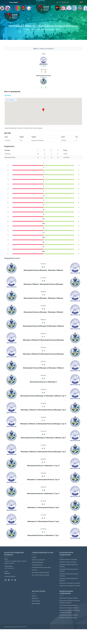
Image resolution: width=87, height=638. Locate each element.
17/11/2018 (43, 515)
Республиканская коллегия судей (41, 567)
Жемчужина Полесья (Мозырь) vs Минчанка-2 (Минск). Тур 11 (43, 396)
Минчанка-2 (43, 64)
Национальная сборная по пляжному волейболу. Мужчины (69, 601)
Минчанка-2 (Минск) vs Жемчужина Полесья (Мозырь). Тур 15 (43, 424)
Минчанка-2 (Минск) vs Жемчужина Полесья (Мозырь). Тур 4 (43, 410)
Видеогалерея (36, 603)
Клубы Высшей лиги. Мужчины (67, 562)
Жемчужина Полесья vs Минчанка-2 (43, 382)
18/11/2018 (43, 501)
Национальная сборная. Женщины (68, 607)
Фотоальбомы (36, 601)
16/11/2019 (43, 431)
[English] (80, 2)
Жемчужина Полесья (43, 75)
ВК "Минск (8, 95)
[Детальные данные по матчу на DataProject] (45, 87)
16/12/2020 (43, 389)
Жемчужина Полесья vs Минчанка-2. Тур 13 (43, 465)
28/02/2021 (43, 333)
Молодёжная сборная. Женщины (68, 615)
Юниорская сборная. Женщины (68, 617)
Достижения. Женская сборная (40, 575)
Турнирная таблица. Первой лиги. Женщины (68, 579)
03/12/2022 (43, 263)
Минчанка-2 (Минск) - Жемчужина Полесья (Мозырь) (43, 284)
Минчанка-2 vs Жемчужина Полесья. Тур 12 (43, 479)
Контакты (34, 570)
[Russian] (82, 2)
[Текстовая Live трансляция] (41, 87)
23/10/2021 (43, 305)
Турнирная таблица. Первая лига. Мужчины (68, 565)
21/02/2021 (43, 361)
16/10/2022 (43, 291)
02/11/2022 (43, 277)
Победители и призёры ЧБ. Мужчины (69, 583)
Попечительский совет (38, 559)
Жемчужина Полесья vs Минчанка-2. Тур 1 (43, 535)
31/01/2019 (43, 487)
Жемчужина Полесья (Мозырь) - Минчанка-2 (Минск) (43, 270)
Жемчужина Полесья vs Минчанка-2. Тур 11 (43, 493)
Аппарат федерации (37, 562)
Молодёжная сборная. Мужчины (68, 605)
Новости (34, 596)
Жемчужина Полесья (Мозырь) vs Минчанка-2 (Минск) (43, 368)
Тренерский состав (37, 565)
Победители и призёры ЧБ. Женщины (69, 585)
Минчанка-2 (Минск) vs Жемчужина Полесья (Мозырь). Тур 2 (43, 451)
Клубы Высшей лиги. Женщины (68, 559)
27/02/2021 (43, 347)
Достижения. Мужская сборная (40, 572)
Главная (28, 29)
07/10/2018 (43, 528)
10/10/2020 (43, 403)
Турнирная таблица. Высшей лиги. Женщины (68, 575)
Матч (33, 29)
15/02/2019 (43, 473)
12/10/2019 (43, 445)
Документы (35, 598)
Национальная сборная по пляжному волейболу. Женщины (69, 611)
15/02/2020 (43, 417)
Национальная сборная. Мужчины (68, 598)
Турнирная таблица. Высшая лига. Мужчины (68, 570)
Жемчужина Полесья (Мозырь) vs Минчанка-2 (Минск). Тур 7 (43, 437)
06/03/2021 (43, 319)
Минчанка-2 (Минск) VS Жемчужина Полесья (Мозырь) (43, 340)
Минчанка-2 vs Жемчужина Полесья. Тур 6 (43, 507)
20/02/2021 (43, 375)
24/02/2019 (43, 459)
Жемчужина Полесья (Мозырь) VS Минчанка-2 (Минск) (43, 326)
